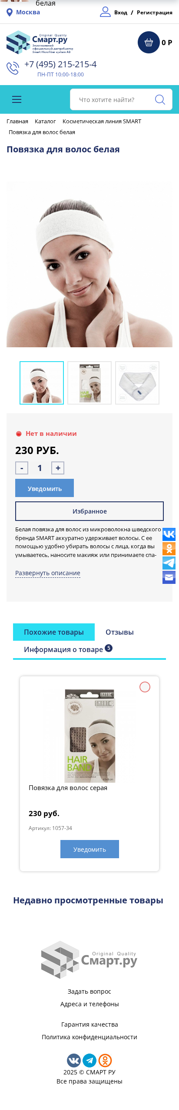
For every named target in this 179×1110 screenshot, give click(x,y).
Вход (120, 12)
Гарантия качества (89, 1024)
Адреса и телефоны (89, 1004)
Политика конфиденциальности (89, 1037)
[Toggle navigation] (17, 99)
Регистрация (154, 12)
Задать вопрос (89, 991)
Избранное (90, 511)
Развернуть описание (47, 573)
